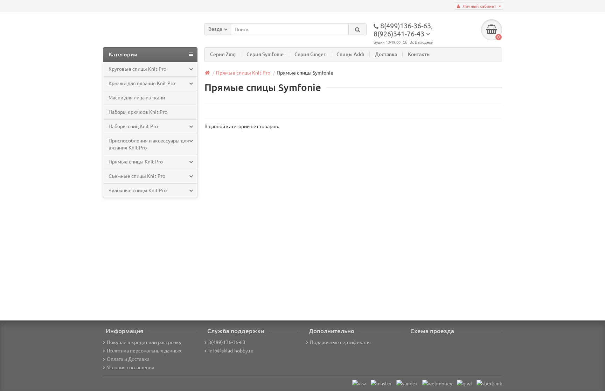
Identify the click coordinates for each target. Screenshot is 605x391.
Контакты (419, 54)
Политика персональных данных (144, 351)
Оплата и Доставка (128, 359)
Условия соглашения (130, 367)
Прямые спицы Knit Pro (136, 162)
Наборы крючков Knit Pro (138, 112)
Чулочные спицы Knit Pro (138, 190)
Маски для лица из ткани (137, 97)
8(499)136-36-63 (226, 342)
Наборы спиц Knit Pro (133, 126)
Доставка (386, 54)
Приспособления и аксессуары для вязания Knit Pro (149, 144)
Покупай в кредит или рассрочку (144, 342)
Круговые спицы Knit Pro (137, 69)
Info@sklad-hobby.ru (230, 351)
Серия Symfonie (265, 54)
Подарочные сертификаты (340, 342)
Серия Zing (223, 54)
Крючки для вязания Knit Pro (142, 83)
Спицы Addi (350, 54)
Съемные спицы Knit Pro (137, 176)
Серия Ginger (310, 54)
